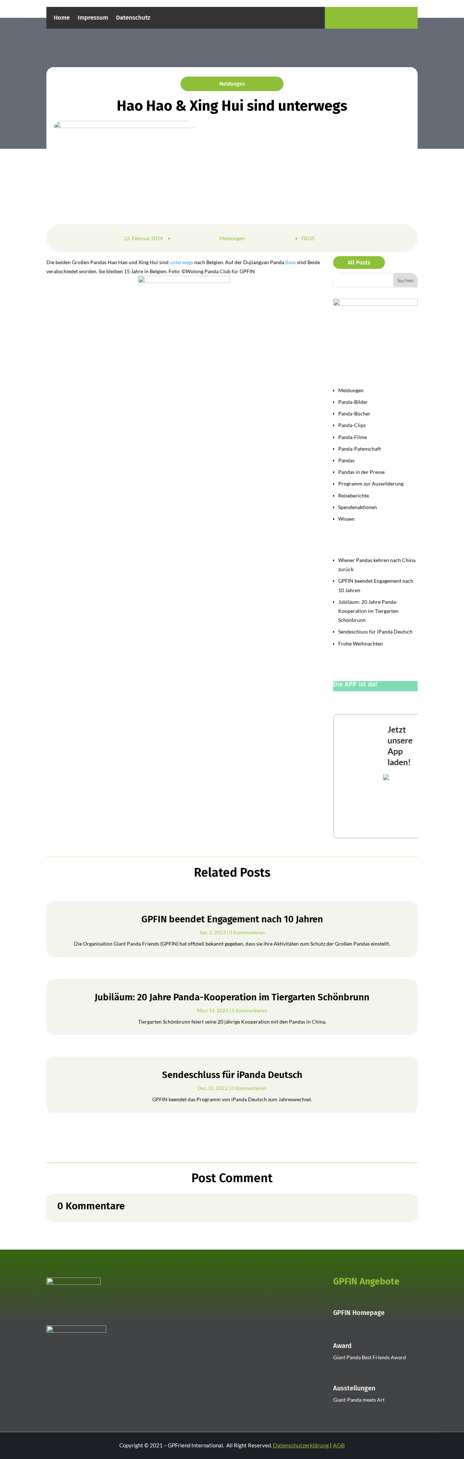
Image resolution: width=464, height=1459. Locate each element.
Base (290, 262)
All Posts (359, 262)
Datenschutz (133, 18)
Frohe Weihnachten (360, 643)
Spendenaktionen (357, 507)
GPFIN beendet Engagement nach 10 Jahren (232, 919)
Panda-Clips (352, 425)
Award (342, 1346)
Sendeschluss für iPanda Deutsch (375, 631)
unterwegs (181, 262)
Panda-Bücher (354, 413)
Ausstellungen (354, 1388)
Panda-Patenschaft (359, 449)
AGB (339, 1445)
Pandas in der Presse (361, 472)
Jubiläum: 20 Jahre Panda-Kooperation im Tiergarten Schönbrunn (368, 611)
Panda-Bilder (353, 402)
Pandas (346, 460)
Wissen (346, 519)
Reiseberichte (353, 495)
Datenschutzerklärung (301, 1445)
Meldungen (232, 84)
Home (62, 18)
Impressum (93, 18)
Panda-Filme (352, 437)
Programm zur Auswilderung (370, 483)
